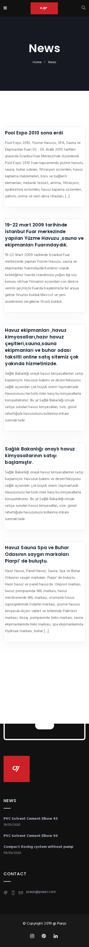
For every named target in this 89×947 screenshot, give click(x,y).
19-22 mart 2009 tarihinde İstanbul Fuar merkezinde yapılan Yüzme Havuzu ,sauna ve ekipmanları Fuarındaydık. (44, 235)
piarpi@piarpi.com (41, 892)
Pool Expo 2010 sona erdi (34, 133)
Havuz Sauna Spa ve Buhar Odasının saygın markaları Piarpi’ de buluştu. (37, 554)
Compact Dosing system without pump (38, 847)
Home (37, 62)
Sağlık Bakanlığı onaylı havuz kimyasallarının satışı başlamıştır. (40, 456)
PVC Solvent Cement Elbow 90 (31, 836)
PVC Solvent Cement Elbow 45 (31, 819)
